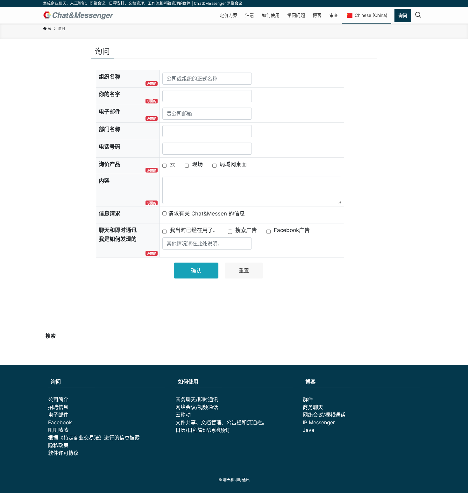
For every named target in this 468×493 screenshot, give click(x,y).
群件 (308, 399)
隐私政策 (58, 445)
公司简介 (58, 399)
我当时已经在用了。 (194, 230)
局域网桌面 (233, 164)
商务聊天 (313, 407)
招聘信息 (58, 407)
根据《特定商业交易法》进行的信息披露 (94, 437)
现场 (197, 164)
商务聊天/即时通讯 (196, 399)
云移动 (183, 415)
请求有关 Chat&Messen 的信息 (206, 213)
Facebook (60, 422)
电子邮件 (58, 415)
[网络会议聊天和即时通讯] (78, 15)
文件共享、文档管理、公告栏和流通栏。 (221, 422)
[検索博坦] (418, 15)
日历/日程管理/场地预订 (202, 430)
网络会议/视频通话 (196, 407)
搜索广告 (246, 230)
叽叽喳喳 (58, 430)
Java (308, 430)
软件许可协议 (63, 453)
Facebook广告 (292, 230)
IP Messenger (319, 422)
